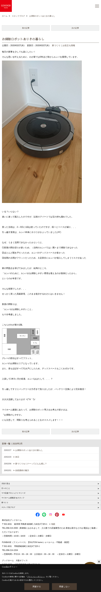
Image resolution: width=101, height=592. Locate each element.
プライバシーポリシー (35, 576)
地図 (53, 524)
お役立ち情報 (68, 45)
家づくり (56, 45)
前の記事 (25, 28)
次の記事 (75, 28)
